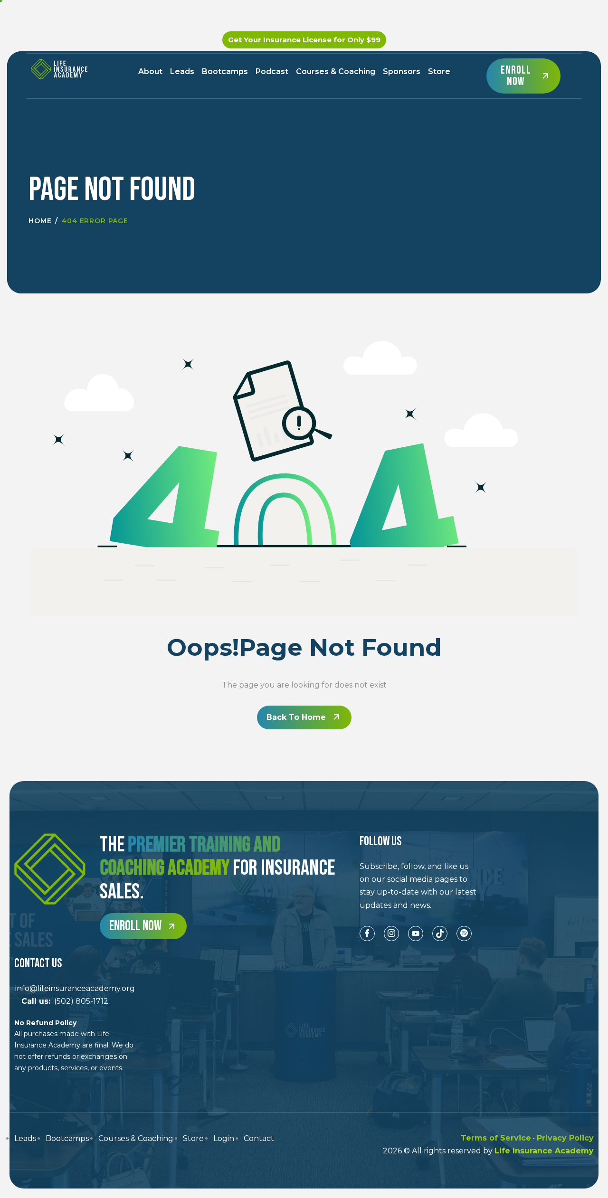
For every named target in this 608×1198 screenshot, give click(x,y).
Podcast (272, 71)
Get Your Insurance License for (304, 39)
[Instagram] (391, 933)
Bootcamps (225, 71)
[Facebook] (367, 933)
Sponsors (401, 71)
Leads (182, 71)
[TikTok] (439, 933)
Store (439, 71)
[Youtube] (415, 933)
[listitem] (419, 886)
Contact (259, 1138)
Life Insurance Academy (544, 1150)
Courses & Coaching (335, 71)
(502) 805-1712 (61, 1001)
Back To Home (296, 717)
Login (223, 1138)
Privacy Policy (565, 1137)
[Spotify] (464, 933)
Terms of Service (496, 1137)
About (150, 71)
